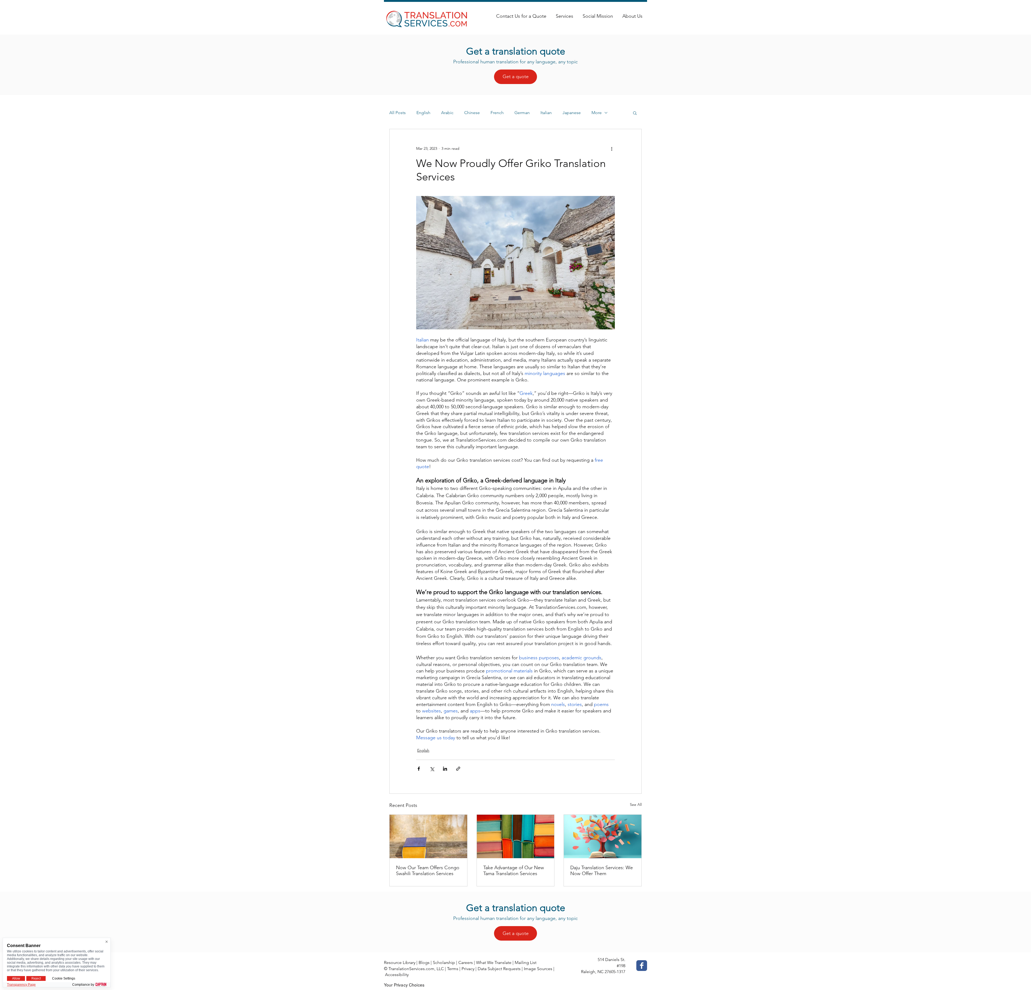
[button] (634, 113)
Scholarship (444, 962)
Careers (465, 962)
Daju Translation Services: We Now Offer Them (601, 870)
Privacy (468, 968)
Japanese (571, 112)
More (596, 112)
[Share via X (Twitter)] (431, 768)
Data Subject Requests (499, 968)
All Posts (397, 112)
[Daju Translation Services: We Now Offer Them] (602, 836)
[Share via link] (458, 768)
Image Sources (538, 968)
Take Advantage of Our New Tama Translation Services (513, 870)
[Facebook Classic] (641, 965)
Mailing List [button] (525, 962)
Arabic (447, 112)
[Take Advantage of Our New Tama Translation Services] (515, 836)
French (497, 112)
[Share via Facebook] (418, 768)
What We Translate (493, 962)
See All (636, 804)
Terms (452, 968)
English (423, 112)
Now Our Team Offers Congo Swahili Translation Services (427, 870)
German (522, 112)
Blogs (424, 962)
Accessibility (397, 974)
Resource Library (399, 962)
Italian (546, 112)
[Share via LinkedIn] (445, 768)
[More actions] (611, 148)
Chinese (472, 112)
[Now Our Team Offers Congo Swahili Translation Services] (428, 836)
